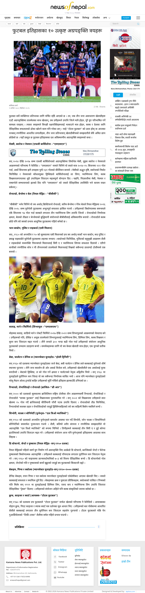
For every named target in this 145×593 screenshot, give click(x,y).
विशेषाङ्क (85, 17)
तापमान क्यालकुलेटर (81, 575)
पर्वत (24, 24)
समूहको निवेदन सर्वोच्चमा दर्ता (126, 127)
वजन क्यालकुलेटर (81, 571)
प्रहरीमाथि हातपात (126, 160)
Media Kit (35, 591)
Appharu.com (130, 591)
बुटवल (31, 24)
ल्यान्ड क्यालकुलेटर (81, 567)
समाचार (17, 17)
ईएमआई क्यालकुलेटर (82, 564)
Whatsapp (62, 572)
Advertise (18, 591)
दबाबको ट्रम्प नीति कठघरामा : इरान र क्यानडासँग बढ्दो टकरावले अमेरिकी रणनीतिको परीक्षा (127, 106)
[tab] (118, 95)
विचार (68, 17)
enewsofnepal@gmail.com (20, 580)
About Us (9, 591)
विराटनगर (48, 24)
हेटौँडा (57, 24)
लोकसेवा (96, 17)
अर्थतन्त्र (50, 17)
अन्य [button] (105, 17)
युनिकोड (77, 556)
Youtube (60, 577)
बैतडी (39, 24)
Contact (26, 591)
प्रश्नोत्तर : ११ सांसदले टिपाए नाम (127, 169)
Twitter (61, 562)
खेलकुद (59, 17)
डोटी (17, 24)
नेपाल (76, 17)
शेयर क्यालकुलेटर (80, 560)
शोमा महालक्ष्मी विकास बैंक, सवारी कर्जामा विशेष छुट (125, 137)
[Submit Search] (138, 24)
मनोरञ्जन (39, 17)
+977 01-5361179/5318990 (20, 577)
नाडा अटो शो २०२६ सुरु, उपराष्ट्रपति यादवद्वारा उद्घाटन (126, 150)
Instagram (62, 567)
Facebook (63, 557)
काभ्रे (9, 24)
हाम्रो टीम (126, 562)
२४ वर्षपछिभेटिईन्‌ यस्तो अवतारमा (127, 118)
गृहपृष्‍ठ (7, 17)
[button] (138, 18)
